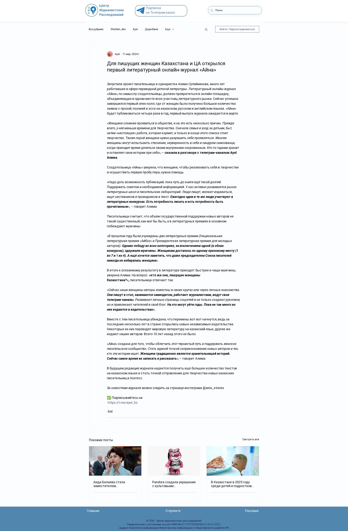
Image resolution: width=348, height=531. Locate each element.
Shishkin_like (118, 29)
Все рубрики (96, 29)
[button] (206, 29)
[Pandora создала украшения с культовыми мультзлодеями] (174, 461)
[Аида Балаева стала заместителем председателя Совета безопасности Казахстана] (115, 461)
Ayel (135, 29)
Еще (167, 29)
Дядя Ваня (151, 29)
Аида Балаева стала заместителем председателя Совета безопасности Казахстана (113, 484)
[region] (162, 11)
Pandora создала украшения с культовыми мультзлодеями (174, 484)
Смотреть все (250, 439)
